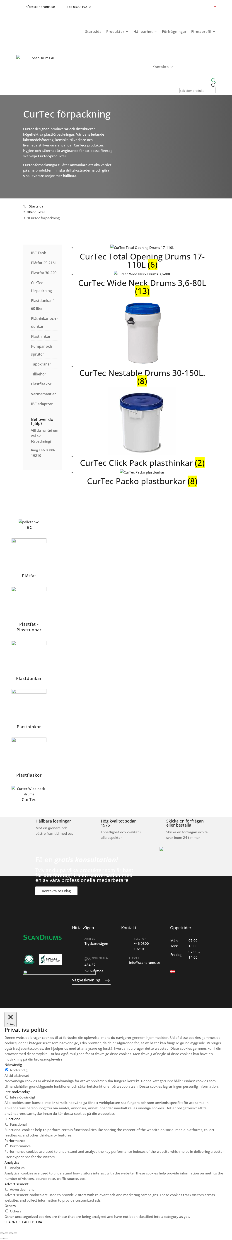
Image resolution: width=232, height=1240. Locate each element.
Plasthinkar (41, 336)
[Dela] (11, 1233)
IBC (29, 527)
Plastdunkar (29, 678)
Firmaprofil (201, 31)
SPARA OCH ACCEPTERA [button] (23, 1222)
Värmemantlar (43, 393)
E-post (134, 957)
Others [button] (10, 1205)
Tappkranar (41, 364)
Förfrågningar (174, 31)
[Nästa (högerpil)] (6, 1238)
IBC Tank (38, 252)
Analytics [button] (12, 1162)
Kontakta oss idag (56, 891)
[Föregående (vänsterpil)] (2, 1238)
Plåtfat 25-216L (44, 262)
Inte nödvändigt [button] (17, 1091)
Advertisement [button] (17, 1184)
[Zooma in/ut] (2, 1233)
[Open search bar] (197, 80)
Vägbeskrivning (86, 980)
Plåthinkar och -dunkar (44, 322)
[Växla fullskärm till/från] (6, 1233)
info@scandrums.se (144, 962)
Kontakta (160, 66)
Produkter (115, 31)
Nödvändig (18, 1070)
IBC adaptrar (42, 403)
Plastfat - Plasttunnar (29, 626)
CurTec (29, 799)
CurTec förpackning (41, 286)
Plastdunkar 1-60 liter (43, 304)
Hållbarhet (143, 31)
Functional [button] (13, 1119)
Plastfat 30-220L (44, 272)
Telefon (140, 938)
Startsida (93, 31)
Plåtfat (29, 575)
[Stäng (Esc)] (15, 1233)
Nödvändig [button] (13, 1064)
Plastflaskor (41, 384)
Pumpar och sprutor (41, 350)
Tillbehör (38, 374)
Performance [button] (15, 1140)
